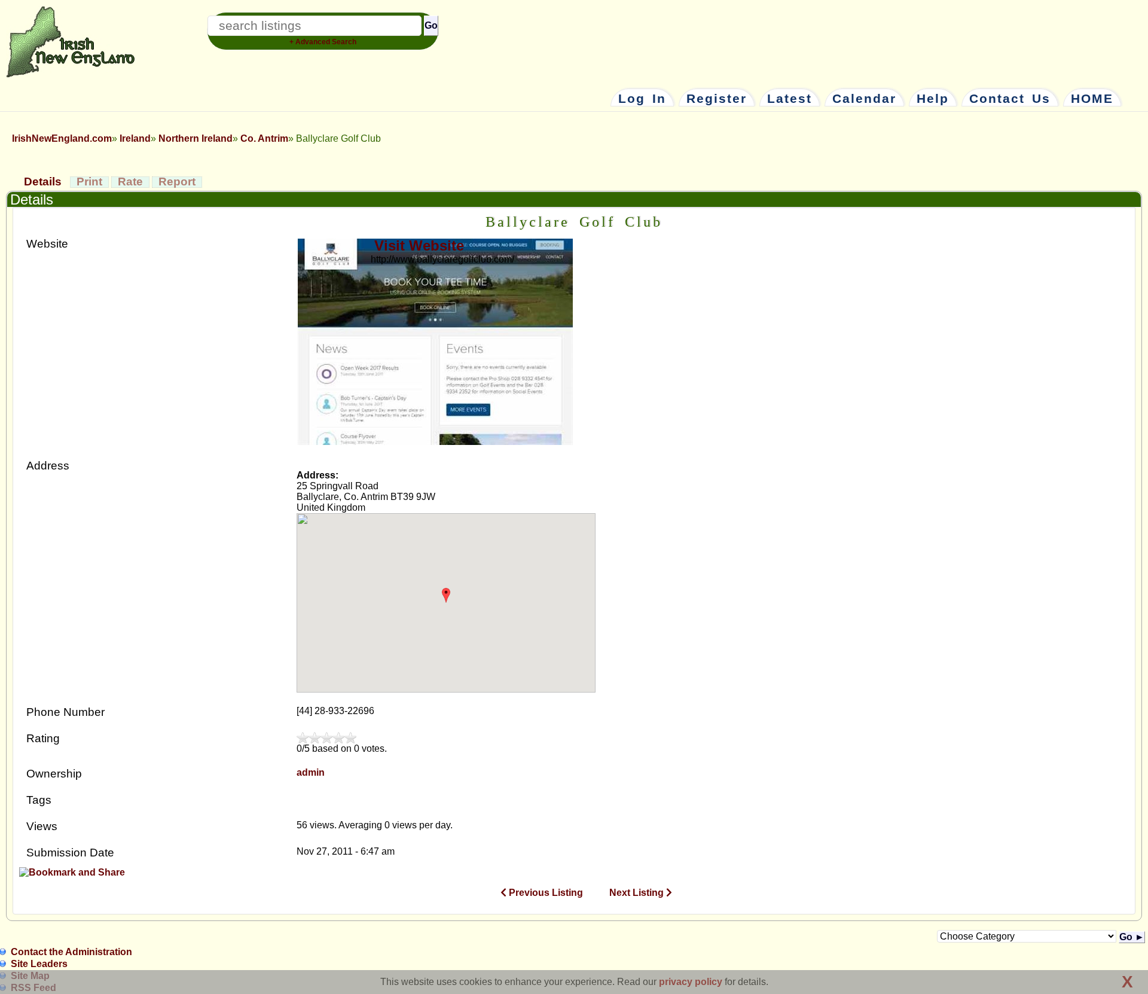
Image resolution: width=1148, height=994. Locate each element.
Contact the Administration (71, 952)
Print (89, 181)
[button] (445, 595)
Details (43, 181)
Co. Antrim (264, 138)
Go (431, 25)
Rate (130, 181)
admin (311, 772)
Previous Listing (544, 893)
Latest (789, 99)
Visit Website (419, 245)
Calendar (864, 99)
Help (933, 99)
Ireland (135, 138)
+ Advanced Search (322, 42)
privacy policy (690, 982)
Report (177, 181)
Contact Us (1010, 99)
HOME (1092, 99)
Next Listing (637, 893)
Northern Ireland (195, 138)
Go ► (1131, 937)
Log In (642, 99)
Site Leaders (39, 964)
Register (716, 99)
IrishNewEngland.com (62, 138)
